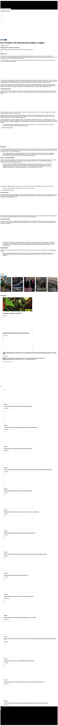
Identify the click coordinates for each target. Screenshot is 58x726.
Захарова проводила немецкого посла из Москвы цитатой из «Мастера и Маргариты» (19, 533)
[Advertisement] (29, 30)
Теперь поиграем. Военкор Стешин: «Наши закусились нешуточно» (16, 575)
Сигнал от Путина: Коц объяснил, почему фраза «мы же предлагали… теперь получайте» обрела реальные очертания (25, 554)
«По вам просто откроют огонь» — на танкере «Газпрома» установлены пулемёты (19, 660)
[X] (6, 39)
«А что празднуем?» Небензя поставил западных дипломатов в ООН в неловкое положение (20, 427)
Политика (4, 1)
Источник (2, 274)
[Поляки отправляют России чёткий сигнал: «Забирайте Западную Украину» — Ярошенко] (18, 613)
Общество (5, 4)
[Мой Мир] (4, 39)
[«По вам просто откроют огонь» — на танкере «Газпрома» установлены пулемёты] (18, 656)
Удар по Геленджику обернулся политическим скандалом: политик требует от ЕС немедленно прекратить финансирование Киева (28, 469)
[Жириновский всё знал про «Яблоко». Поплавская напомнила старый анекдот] (18, 444)
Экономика (5, 2)
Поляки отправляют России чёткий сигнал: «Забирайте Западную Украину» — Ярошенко (20, 617)
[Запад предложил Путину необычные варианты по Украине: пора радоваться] (18, 402)
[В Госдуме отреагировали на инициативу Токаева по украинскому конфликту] (18, 486)
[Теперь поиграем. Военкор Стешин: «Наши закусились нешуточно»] (18, 571)
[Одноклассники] (2, 39)
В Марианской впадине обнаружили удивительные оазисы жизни (16, 333)
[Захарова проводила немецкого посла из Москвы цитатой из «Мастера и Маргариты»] (18, 529)
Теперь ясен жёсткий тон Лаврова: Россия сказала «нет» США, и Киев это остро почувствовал (21, 511)
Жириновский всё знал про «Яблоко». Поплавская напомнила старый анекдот (18, 448)
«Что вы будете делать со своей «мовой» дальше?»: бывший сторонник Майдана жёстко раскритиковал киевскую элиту (26, 703)
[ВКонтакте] (1, 39)
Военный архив (5, 3)
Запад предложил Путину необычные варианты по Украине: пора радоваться (18, 406)
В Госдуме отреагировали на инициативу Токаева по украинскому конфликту (18, 490)
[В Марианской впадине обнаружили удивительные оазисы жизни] (17, 330)
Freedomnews (3, 11)
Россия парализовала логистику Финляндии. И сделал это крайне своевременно (19, 596)
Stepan (3, 45)
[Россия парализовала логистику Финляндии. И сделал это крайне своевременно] (18, 592)
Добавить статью (6, 6)
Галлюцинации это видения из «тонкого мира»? (12, 313)
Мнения (4, 5)
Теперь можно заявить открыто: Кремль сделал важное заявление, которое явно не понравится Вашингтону (24, 681)
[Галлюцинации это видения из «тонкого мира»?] (17, 311)
